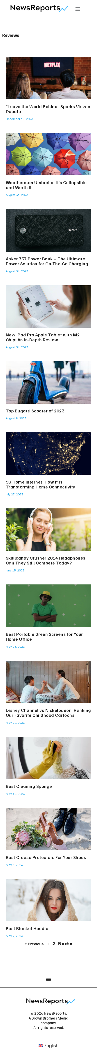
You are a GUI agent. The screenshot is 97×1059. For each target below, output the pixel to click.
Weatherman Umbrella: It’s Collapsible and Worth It (46, 184)
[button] (77, 8)
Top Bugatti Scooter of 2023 (35, 411)
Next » (65, 944)
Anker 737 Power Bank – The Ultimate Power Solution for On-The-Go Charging (47, 261)
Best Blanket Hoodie (27, 928)
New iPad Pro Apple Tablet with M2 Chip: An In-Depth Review (43, 337)
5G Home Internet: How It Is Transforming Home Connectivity (40, 484)
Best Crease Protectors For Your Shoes (46, 857)
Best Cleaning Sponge (29, 786)
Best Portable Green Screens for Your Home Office (44, 636)
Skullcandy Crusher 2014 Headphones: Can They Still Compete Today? (46, 560)
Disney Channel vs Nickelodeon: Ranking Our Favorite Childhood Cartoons (48, 712)
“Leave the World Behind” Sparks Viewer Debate (48, 108)
